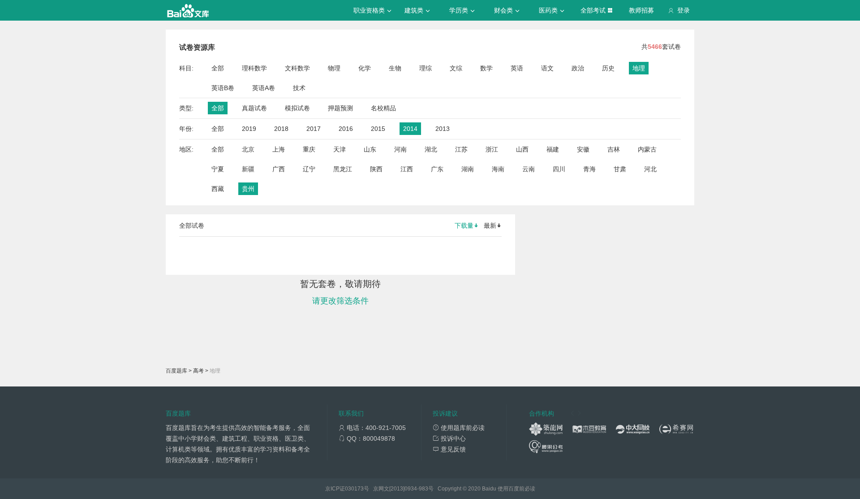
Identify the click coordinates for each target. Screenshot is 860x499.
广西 (278, 169)
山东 (370, 149)
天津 (339, 149)
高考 (198, 371)
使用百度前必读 (516, 489)
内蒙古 (647, 149)
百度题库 (176, 371)
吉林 (613, 149)
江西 (406, 169)
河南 (400, 149)
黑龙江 (342, 169)
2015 (378, 128)
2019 (249, 128)
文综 (456, 68)
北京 (248, 149)
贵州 (248, 188)
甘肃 (620, 169)
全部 (217, 68)
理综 (425, 68)
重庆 (309, 149)
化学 (364, 68)
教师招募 (641, 10)
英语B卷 (222, 87)
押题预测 (340, 108)
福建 (552, 149)
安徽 (583, 149)
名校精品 (383, 108)
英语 (517, 68)
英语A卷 (263, 87)
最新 (490, 225)
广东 (437, 169)
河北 (650, 169)
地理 (638, 68)
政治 (578, 68)
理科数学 (254, 68)
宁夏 (217, 169)
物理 (334, 68)
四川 (559, 169)
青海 (589, 169)
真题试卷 (254, 108)
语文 (547, 68)
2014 (410, 128)
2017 (313, 128)
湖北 (431, 149)
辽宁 (309, 169)
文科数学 (297, 68)
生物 (395, 68)
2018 (281, 128)
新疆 (248, 169)
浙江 (492, 149)
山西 (522, 149)
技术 (299, 87)
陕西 (376, 169)
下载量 (464, 225)
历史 (608, 68)
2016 (346, 128)
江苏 (461, 149)
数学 (486, 68)
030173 (354, 489)
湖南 (467, 169)
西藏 (217, 188)
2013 (442, 128)
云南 (528, 169)
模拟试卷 (297, 108)
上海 (278, 149)
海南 (498, 169)
